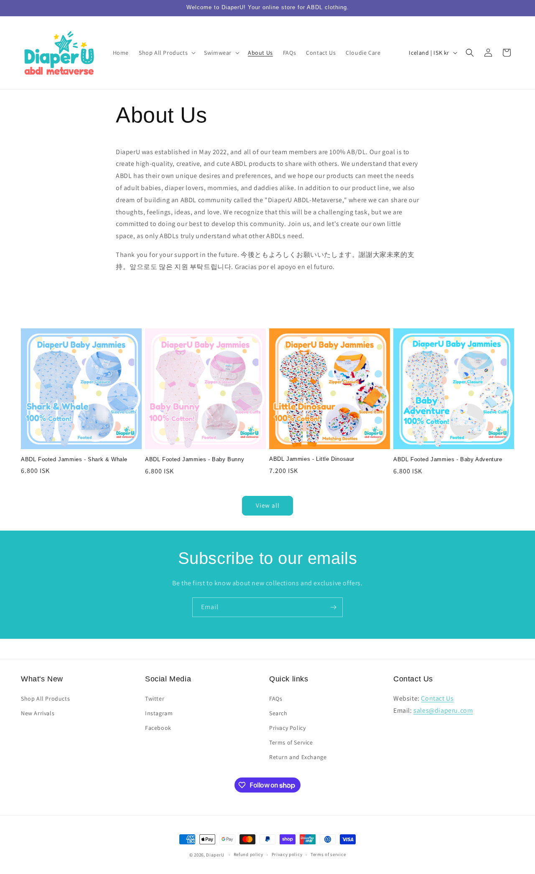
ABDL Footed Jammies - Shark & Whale (74, 459)
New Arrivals (37, 713)
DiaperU (215, 855)
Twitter (154, 698)
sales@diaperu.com (443, 710)
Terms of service (328, 854)
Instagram (159, 713)
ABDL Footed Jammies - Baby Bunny (194, 459)
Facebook (158, 728)
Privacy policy (287, 854)
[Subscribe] (333, 607)
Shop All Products (45, 698)
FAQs (275, 698)
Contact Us (437, 698)
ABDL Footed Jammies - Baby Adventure (447, 459)
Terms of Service (291, 742)
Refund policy (248, 854)
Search (278, 713)
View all (268, 505)
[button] (166, 52)
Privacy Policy (287, 728)
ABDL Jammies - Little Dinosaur (311, 459)
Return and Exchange (297, 757)
